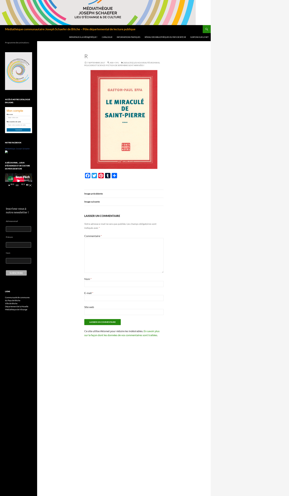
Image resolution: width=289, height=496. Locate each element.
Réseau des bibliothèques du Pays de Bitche (165, 37)
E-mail (88, 292)
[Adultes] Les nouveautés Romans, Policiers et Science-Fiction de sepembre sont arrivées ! (122, 64)
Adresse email (12, 221)
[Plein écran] (30, 185)
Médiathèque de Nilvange (16, 309)
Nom (87, 278)
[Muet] (27, 185)
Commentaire (93, 235)
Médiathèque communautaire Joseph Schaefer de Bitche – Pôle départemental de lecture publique (70, 29)
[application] (18, 180)
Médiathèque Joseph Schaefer (17, 149)
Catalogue (107, 37)
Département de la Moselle (16, 306)
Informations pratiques (128, 37)
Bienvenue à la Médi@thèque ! (83, 37)
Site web (89, 307)
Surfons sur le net (199, 37)
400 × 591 (114, 62)
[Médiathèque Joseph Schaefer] (6, 151)
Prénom (9, 237)
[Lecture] (9, 185)
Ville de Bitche (11, 303)
